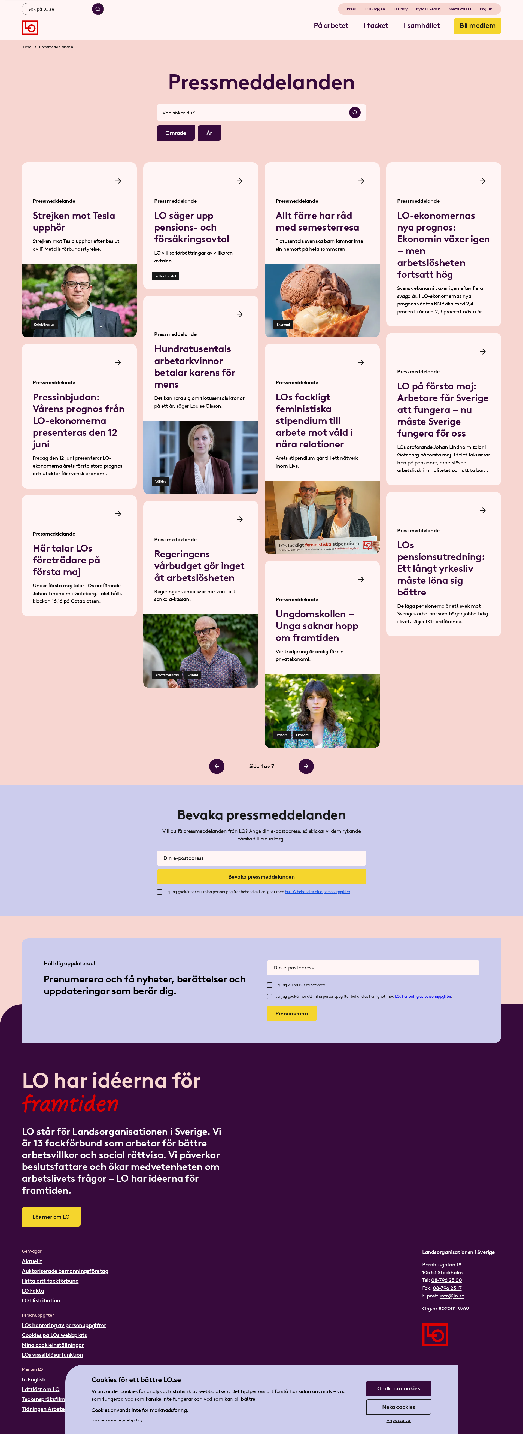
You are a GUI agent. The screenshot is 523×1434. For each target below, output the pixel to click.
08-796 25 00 (446, 1280)
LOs (398, 996)
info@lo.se (452, 1296)
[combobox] (63, 9)
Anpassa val (399, 1420)
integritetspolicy (128, 1420)
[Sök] (98, 9)
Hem (27, 47)
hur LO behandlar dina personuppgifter (317, 892)
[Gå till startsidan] (30, 27)
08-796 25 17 (447, 1288)
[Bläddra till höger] (306, 766)
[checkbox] (159, 892)
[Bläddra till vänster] (216, 766)
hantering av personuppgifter (426, 996)
